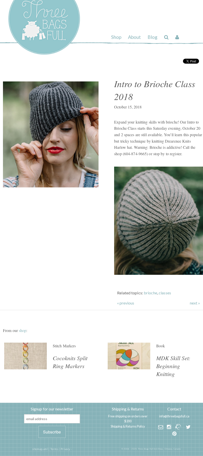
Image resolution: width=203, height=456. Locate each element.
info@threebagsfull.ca (174, 416)
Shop (116, 37)
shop (22, 330)
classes (165, 292)
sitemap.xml (40, 449)
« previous (125, 303)
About (134, 37)
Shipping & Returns (128, 408)
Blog (152, 37)
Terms (54, 449)
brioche (150, 292)
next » (195, 303)
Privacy (65, 449)
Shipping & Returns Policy (128, 426)
